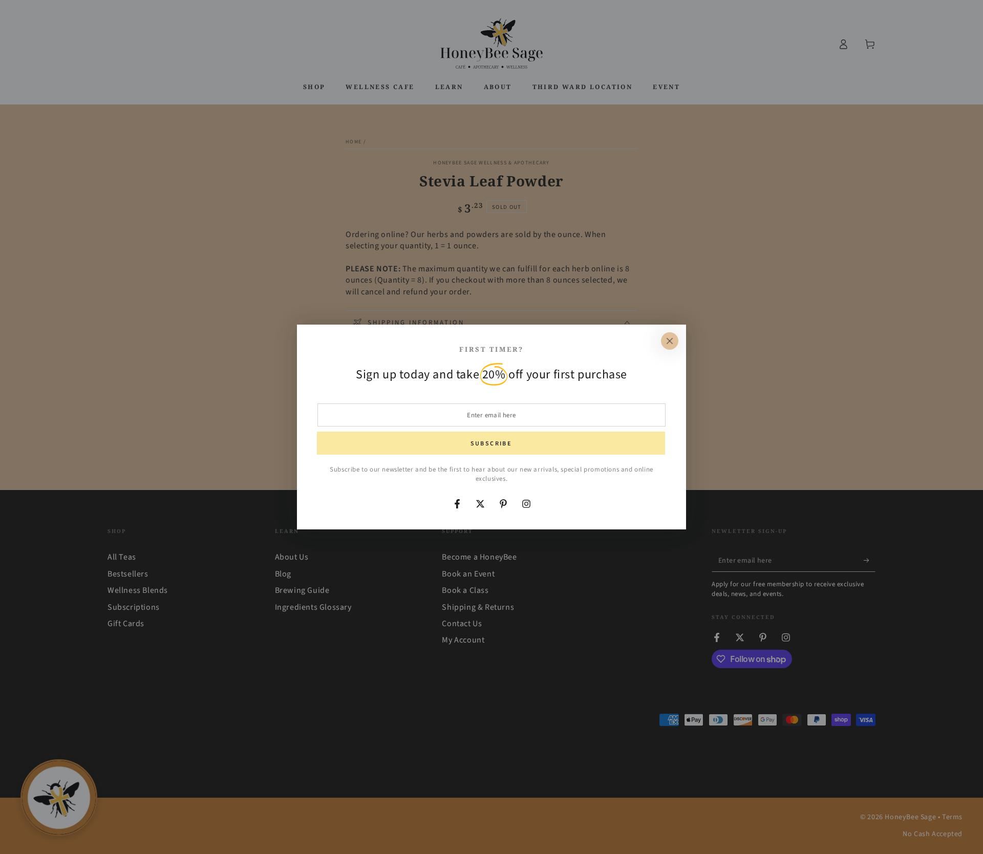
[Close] (669, 341)
